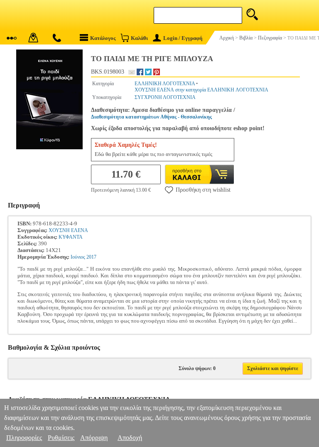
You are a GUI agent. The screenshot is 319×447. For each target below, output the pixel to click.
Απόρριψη (94, 437)
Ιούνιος (78, 257)
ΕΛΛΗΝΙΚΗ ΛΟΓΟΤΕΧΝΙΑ (165, 83)
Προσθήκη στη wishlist (203, 190)
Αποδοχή (130, 437)
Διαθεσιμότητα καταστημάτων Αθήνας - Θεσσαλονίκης (151, 117)
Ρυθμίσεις (61, 437)
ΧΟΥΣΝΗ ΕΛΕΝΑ (68, 230)
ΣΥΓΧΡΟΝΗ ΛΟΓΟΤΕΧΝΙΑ (165, 97)
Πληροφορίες (24, 437)
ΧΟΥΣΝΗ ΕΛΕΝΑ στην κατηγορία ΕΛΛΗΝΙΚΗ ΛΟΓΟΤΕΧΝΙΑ (201, 90)
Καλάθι (139, 38)
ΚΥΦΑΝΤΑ (71, 237)
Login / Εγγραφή (182, 38)
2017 (91, 257)
